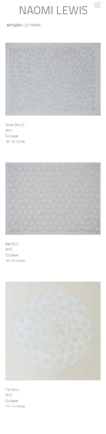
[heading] (53, 11)
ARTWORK (14, 25)
